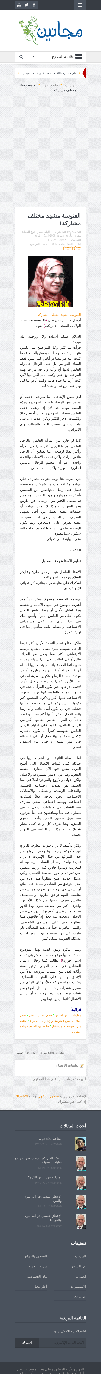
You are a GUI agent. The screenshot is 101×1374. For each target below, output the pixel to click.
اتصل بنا (80, 1276)
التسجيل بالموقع (36, 1256)
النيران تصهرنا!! (25, 73)
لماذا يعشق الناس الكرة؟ (45, 1177)
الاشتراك (21, 1096)
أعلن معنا (41, 1286)
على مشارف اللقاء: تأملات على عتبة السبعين (69, 73)
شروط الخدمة (37, 1266)
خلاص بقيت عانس (40, 1015)
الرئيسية (80, 1256)
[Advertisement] (50, 154)
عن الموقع (79, 1266)
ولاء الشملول (63, 232)
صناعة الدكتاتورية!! (49, 1138)
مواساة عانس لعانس (68, 1015)
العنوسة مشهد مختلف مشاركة (59, 315)
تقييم (20, 1052)
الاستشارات (78, 1286)
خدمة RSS (79, 1297)
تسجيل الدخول (48, 1096)
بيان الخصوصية (37, 1276)
